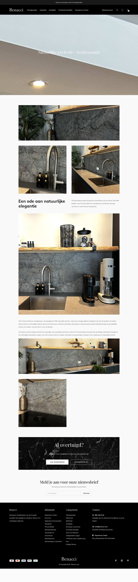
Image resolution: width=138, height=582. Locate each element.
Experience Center (81, 10)
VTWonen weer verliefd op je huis (76, 540)
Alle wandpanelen (57, 462)
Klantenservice (107, 10)
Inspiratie (43, 10)
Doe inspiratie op (81, 462)
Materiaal (69, 521)
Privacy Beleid (49, 527)
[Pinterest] (128, 560)
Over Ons (48, 518)
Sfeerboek (69, 518)
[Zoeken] (122, 10)
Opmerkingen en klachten (53, 541)
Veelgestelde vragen (73, 535)
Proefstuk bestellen (65, 10)
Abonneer (86, 493)
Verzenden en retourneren (49, 534)
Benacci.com (75, 564)
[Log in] (117, 10)
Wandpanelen (32, 10)
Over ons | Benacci (72, 533)
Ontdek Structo (71, 544)
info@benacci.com (101, 527)
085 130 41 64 (99, 515)
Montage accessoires (73, 527)
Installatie (52, 10)
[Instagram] (122, 560)
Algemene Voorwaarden (53, 521)
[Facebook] (115, 560)
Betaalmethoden (50, 530)
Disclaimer (48, 524)
